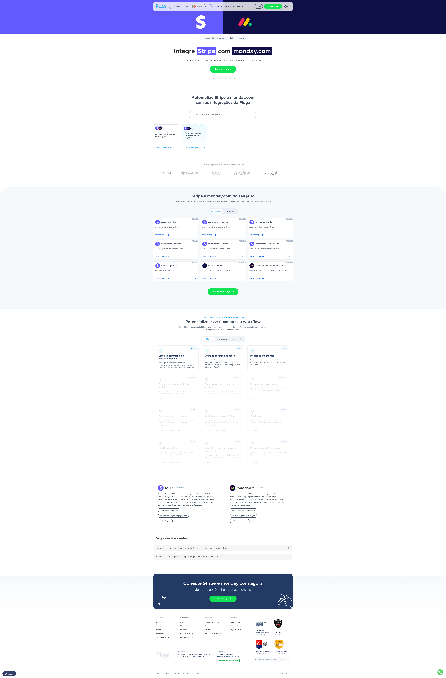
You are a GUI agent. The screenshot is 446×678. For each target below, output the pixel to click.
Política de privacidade (172, 673)
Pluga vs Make (235, 630)
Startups (208, 630)
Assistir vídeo (165, 399)
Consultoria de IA (162, 637)
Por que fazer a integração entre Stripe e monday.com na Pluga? (192, 548)
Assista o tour (161, 622)
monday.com (223, 38)
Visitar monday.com (239, 521)
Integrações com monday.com (244, 510)
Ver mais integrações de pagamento (173, 516)
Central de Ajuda (186, 633)
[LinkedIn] (289, 674)
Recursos (229, 6)
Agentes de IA (161, 633)
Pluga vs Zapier (236, 626)
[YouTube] (282, 674)
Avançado (237, 339)
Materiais (183, 630)
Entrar (258, 6)
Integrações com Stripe (169, 510)
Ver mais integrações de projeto (243, 516)
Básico (208, 339)
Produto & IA (215, 5)
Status (198, 673)
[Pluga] (163, 655)
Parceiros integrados (213, 626)
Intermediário (223, 339)
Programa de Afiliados (213, 633)
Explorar (209, 399)
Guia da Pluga (186, 637)
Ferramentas (205, 38)
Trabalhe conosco (212, 622)
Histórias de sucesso (188, 626)
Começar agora (223, 69)
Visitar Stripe (164, 521)
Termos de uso (188, 673)
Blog (182, 622)
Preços (240, 6)
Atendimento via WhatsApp (229, 660)
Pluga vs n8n (235, 622)
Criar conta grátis (273, 6)
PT (288, 6)
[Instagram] (286, 674)
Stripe (214, 38)
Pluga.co (161, 7)
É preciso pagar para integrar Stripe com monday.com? (187, 556)
